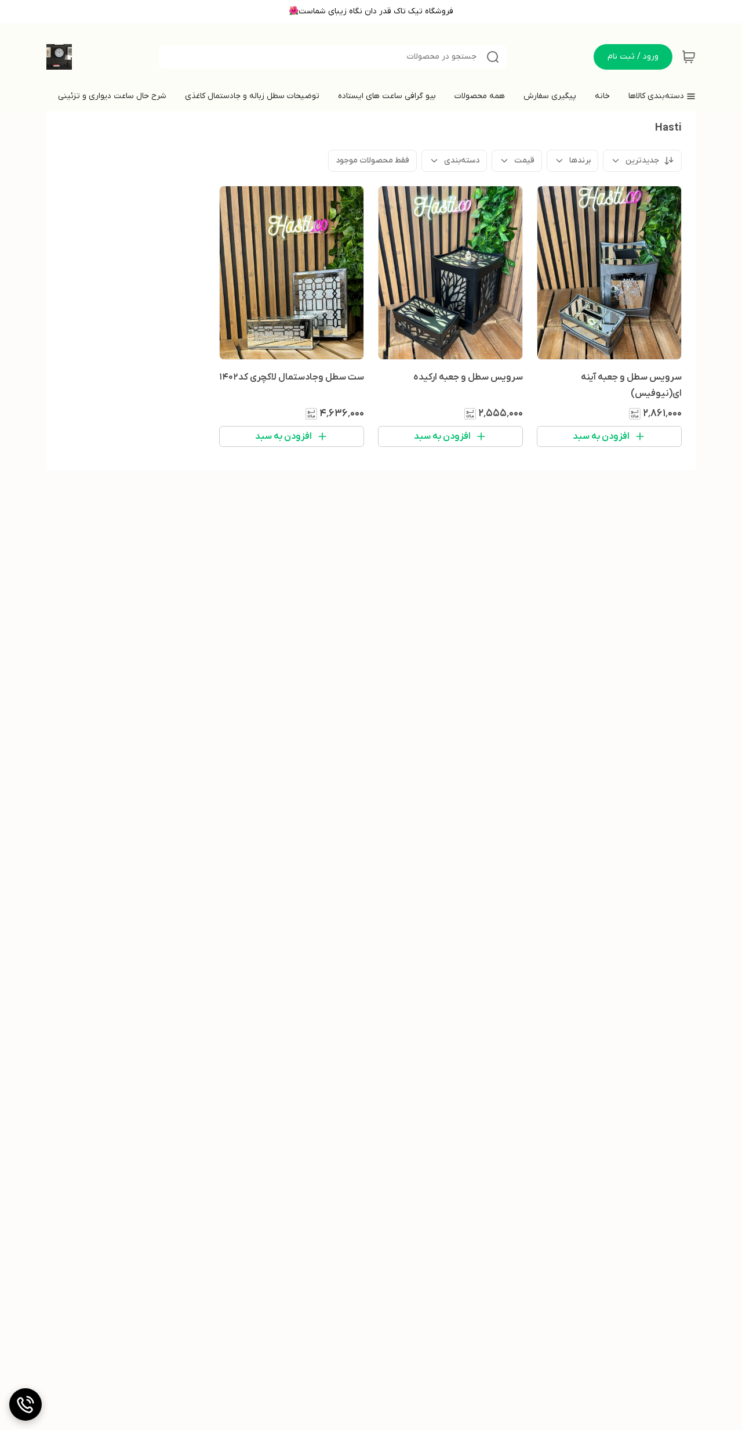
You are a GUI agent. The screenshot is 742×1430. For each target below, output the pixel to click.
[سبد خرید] (689, 57)
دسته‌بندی (461, 160)
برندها (580, 160)
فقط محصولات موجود (372, 160)
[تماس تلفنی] (25, 1404)
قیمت (524, 160)
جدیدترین (642, 160)
